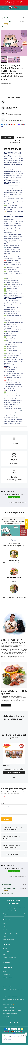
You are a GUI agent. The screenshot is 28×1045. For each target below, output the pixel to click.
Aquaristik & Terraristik (8, 939)
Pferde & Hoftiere (7, 929)
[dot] (13, 777)
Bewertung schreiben (14, 497)
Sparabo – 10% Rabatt (10, 22)
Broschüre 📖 (6, 1016)
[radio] (2, 18)
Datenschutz (6, 951)
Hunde (4, 923)
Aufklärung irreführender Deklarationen (12, 989)
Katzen (4, 926)
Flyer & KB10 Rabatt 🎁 (8, 1004)
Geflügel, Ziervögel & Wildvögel (10, 933)
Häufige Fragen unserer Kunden (10, 996)
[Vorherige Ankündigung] (2, 2)
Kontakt (5, 971)
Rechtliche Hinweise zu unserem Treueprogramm (10, 961)
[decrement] (3, 91)
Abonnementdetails (9, 26)
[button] (2, 7)
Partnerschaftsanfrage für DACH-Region (12, 1010)
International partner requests (10, 1013)
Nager (4, 936)
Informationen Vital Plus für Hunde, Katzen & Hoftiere (13, 1000)
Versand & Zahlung (7, 977)
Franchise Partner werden (9, 980)
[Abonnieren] (23, 914)
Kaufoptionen (4, 15)
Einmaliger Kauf (8, 18)
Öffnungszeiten (6, 974)
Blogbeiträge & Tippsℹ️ (8, 1007)
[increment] (25, 91)
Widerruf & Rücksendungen (9, 957)
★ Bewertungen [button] (26, 524)
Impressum (5, 948)
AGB (4, 954)
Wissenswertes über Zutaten (9, 992)
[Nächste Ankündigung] (25, 2)
